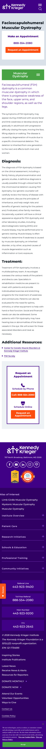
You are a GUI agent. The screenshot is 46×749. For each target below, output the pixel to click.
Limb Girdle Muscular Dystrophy (20, 500)
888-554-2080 (23, 43)
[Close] (43, 724)
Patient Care (9, 526)
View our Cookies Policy (26, 737)
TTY (23, 625)
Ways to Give (9, 702)
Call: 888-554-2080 (23, 394)
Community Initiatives (15, 568)
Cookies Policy (8, 716)
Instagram (30, 465)
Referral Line (23, 585)
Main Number (23, 612)
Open (40, 5)
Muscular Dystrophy (20, 75)
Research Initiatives (14, 537)
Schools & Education (14, 547)
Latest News (9, 666)
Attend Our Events (12, 693)
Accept (23, 744)
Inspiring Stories (11, 655)
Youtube (16, 465)
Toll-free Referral (23, 598)
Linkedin (23, 465)
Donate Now (10, 687)
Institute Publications (14, 659)
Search (40, 8)
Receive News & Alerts (14, 670)
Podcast (36, 465)
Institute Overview (13, 515)
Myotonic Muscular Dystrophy (18, 504)
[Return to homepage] (16, 7)
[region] (23, 735)
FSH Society (9, 356)
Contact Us (7, 709)
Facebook (10, 465)
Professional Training (14, 558)
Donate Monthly (13, 681)
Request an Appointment (23, 49)
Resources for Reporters (15, 675)
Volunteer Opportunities (15, 698)
